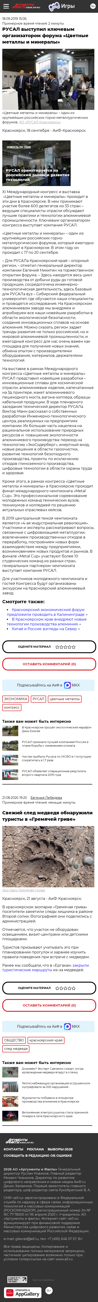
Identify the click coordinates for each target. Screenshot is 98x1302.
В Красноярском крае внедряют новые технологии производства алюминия (47, 621)
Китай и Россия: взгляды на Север (44, 629)
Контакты (13, 1149)
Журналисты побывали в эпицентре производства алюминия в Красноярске (50, 1099)
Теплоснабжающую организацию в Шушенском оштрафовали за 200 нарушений (56, 1085)
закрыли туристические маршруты (45, 967)
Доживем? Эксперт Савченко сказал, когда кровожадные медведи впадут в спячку (52, 1070)
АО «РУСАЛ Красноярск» (40, 122)
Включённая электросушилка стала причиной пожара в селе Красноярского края (55, 1114)
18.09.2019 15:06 (14, 19)
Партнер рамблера (43, 1280)
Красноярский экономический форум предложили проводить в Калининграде (46, 612)
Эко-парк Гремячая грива (23, 890)
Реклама (35, 1149)
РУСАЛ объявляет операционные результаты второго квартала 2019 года (54, 773)
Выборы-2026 (60, 1149)
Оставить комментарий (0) (49, 664)
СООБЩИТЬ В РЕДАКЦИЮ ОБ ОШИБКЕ (38, 1156)
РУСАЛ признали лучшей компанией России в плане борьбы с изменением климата (55, 743)
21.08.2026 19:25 (14, 798)
